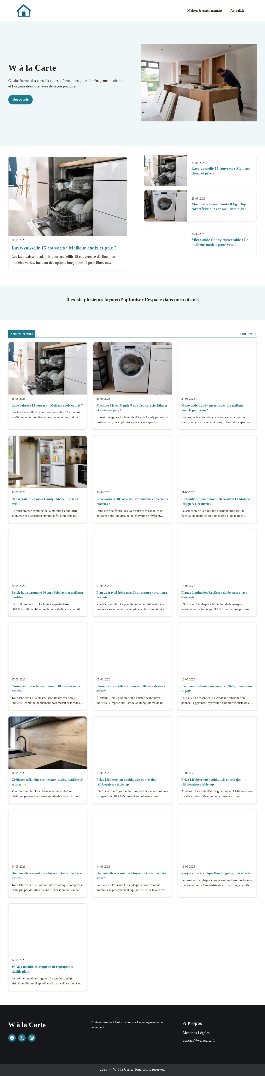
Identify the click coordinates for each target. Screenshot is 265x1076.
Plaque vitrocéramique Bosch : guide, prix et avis (215, 873)
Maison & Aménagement (204, 10)
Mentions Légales (196, 1033)
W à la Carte (27, 1025)
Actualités (237, 10)
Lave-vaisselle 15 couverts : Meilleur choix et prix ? (64, 248)
